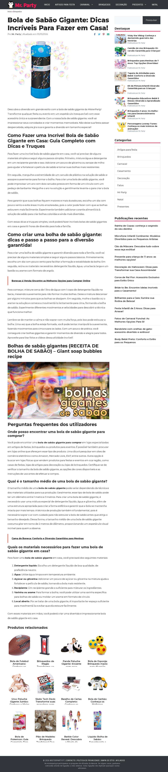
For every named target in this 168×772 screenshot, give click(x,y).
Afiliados (120, 760)
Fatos (120, 185)
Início (10, 11)
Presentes (137, 4)
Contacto (70, 760)
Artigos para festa (65, 4)
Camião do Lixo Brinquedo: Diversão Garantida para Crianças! (144, 49)
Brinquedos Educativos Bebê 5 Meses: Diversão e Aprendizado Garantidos (144, 101)
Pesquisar (151, 20)
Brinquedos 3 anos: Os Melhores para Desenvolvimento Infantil (143, 113)
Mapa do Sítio (107, 760)
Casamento (124, 171)
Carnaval (85, 4)
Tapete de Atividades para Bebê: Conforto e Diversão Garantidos (141, 75)
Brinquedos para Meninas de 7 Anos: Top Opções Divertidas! (143, 61)
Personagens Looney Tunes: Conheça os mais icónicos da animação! (142, 126)
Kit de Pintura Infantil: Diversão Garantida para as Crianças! (143, 87)
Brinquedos (104, 4)
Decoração (121, 4)
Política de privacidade (88, 760)
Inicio (47, 4)
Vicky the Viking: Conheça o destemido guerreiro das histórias (142, 38)
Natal (155, 4)
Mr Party (122, 192)
